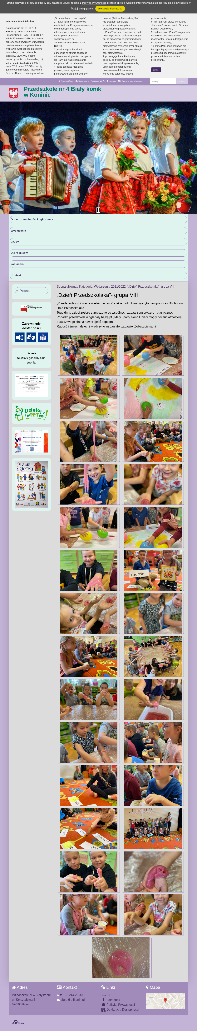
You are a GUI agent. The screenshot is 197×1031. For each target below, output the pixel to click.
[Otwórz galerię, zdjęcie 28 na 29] (153, 914)
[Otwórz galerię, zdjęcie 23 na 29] (88, 828)
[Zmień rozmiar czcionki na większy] (102, 81)
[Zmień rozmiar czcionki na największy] (104, 81)
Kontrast (112, 81)
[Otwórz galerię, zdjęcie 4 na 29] (153, 398)
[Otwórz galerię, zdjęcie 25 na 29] (88, 871)
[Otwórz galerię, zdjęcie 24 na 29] (153, 828)
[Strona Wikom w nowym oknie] (18, 1022)
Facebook (113, 1000)
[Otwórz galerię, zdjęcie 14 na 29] (153, 613)
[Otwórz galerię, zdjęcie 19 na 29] (88, 742)
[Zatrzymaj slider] (98, 210)
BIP (108, 995)
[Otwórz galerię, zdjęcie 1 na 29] (88, 355)
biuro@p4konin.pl (72, 999)
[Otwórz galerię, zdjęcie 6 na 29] (153, 441)
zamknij (156, 70)
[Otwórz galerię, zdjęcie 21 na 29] (88, 785)
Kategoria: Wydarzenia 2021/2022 (102, 286)
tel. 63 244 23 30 (71, 995)
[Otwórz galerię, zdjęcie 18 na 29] (153, 699)
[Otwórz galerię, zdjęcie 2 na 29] (153, 355)
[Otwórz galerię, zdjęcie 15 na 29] (88, 656)
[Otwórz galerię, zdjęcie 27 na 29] (88, 914)
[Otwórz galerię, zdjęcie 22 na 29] (153, 785)
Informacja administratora (131, 81)
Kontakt (16, 275)
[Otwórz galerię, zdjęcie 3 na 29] (88, 398)
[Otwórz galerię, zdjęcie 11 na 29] (88, 570)
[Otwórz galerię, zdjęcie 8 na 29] (153, 484)
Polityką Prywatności (94, 2)
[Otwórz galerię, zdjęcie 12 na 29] (153, 570)
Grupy (15, 241)
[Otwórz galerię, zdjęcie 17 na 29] (88, 699)
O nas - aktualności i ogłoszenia (32, 219)
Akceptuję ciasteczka (110, 8)
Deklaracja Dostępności (122, 1009)
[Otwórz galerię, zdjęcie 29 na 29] (120, 957)
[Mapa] (165, 1000)
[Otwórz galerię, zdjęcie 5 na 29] (88, 441)
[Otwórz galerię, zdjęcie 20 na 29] (153, 742)
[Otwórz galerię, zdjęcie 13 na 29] (88, 613)
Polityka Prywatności (120, 1004)
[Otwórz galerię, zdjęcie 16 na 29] (153, 656)
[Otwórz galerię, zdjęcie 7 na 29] (88, 484)
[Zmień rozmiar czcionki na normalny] (100, 81)
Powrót (24, 290)
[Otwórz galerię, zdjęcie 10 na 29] (153, 527)
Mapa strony (83, 81)
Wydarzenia (18, 230)
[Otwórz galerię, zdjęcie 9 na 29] (88, 527)
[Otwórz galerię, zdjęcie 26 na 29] (153, 871)
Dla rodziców (19, 252)
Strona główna (67, 81)
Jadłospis (17, 263)
